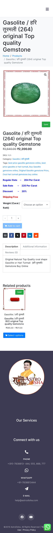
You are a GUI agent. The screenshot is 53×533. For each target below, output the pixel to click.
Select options (15, 335)
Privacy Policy (29, 530)
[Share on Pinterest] (23, 235)
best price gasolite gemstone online (24, 163)
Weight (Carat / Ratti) (11, 205)
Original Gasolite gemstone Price (33, 170)
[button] (45, 74)
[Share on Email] (5, 235)
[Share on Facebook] (11, 235)
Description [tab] (11, 246)
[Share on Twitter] (17, 235)
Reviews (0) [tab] (11, 252)
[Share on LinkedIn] (29, 235)
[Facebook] (22, 517)
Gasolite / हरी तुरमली (20, 159)
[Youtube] (31, 517)
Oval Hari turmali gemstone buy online (20, 174)
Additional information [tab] (35, 246)
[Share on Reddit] (36, 235)
